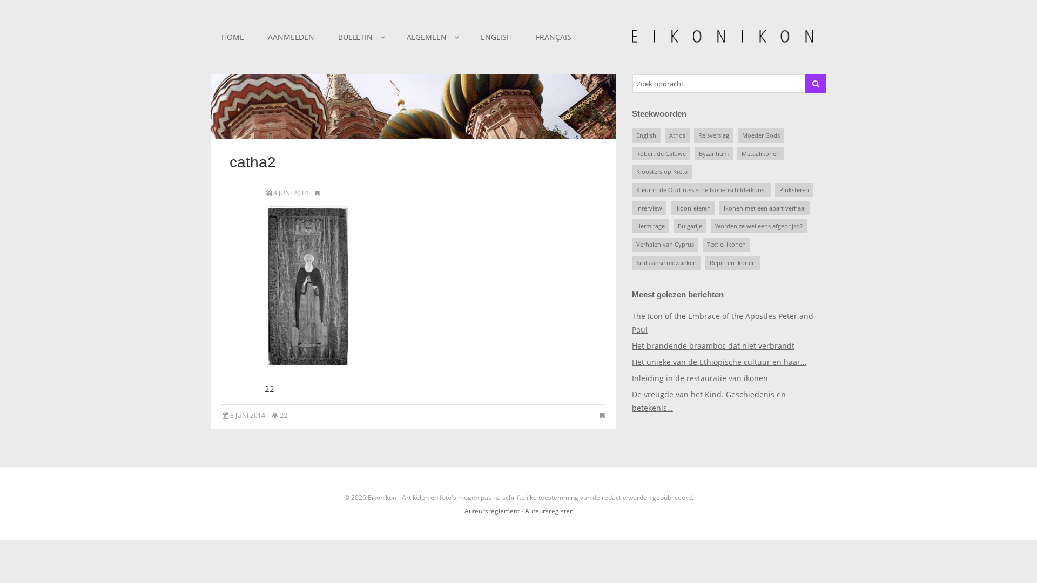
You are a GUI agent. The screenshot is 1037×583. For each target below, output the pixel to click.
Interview (649, 208)
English (496, 37)
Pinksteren (794, 190)
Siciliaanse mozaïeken (666, 263)
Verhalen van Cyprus (665, 244)
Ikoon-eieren (693, 208)
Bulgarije (690, 226)
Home (232, 37)
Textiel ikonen (726, 244)
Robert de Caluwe (661, 154)
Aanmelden (291, 37)
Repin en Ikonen (733, 263)
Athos (677, 135)
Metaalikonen (761, 154)
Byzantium (714, 154)
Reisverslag (713, 135)
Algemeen (427, 37)
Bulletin (355, 37)
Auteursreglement (492, 511)
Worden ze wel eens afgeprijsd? (759, 226)
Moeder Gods (761, 135)
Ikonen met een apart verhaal (765, 208)
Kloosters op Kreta (662, 171)
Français (553, 37)
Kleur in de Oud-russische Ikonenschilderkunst (701, 190)
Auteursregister (549, 511)
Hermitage (650, 226)
